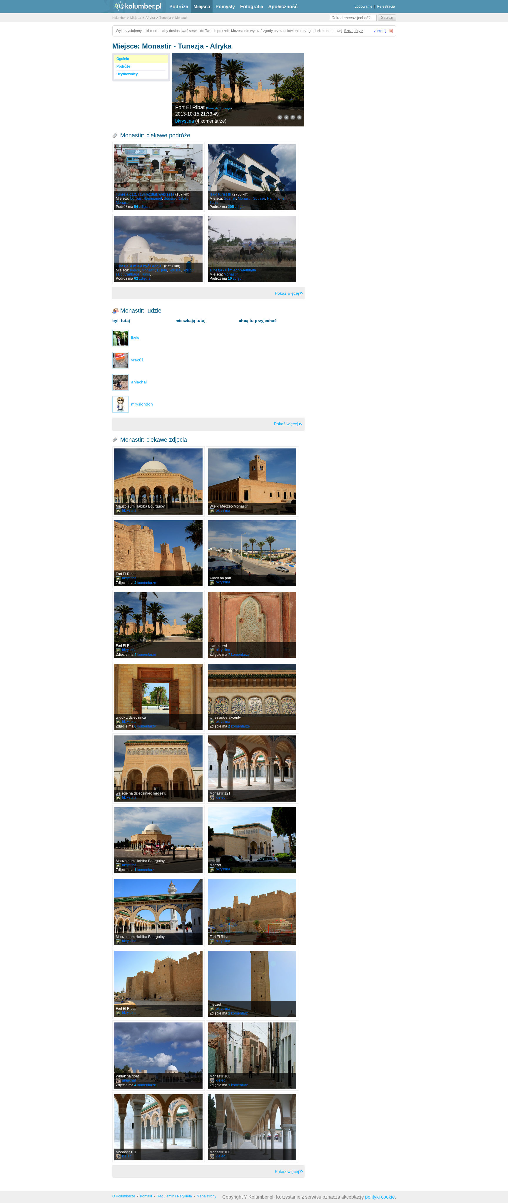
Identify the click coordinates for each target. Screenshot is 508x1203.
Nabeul (183, 198)
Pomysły (225, 6)
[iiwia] (120, 338)
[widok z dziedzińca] (158, 697)
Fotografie (251, 6)
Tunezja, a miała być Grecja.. (139, 266)
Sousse (170, 198)
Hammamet (152, 198)
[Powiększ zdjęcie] (280, 117)
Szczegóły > (353, 31)
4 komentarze (211, 121)
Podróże (178, 6)
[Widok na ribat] (158, 1055)
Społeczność (283, 6)
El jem (162, 270)
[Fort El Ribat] (238, 89)
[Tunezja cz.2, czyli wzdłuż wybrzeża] (158, 177)
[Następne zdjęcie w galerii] (292, 117)
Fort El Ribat (190, 107)
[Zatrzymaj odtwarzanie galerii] (286, 117)
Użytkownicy (127, 74)
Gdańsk (230, 198)
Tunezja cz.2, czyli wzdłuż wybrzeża (145, 194)
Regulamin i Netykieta (174, 1196)
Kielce (135, 270)
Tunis (214, 203)
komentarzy (239, 655)
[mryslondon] (120, 404)
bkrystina (184, 121)
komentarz (144, 870)
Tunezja (165, 17)
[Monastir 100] (252, 1127)
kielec (220, 797)
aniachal (129, 1080)
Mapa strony (206, 1196)
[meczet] (252, 984)
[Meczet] (252, 840)
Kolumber (119, 17)
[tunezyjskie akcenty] (252, 697)
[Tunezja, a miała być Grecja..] (158, 249)
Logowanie (363, 6)
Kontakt (146, 1196)
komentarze (145, 583)
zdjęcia (142, 207)
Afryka (150, 17)
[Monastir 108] (252, 1055)
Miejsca (201, 6)
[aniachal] (120, 382)
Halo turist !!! (220, 194)
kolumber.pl (133, 6)
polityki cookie (380, 1196)
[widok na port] (252, 553)
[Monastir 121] (252, 768)
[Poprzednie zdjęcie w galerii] (299, 117)
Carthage (131, 274)
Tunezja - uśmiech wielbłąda (233, 270)
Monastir (181, 17)
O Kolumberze (123, 1196)
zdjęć (235, 207)
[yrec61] (120, 360)
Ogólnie (122, 59)
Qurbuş (136, 198)
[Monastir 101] (158, 1127)
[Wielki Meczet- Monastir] (252, 481)
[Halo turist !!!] (252, 177)
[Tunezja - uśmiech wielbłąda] (252, 249)
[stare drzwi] (252, 625)
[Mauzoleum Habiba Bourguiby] (158, 481)
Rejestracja (386, 6)
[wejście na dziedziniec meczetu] (158, 768)
